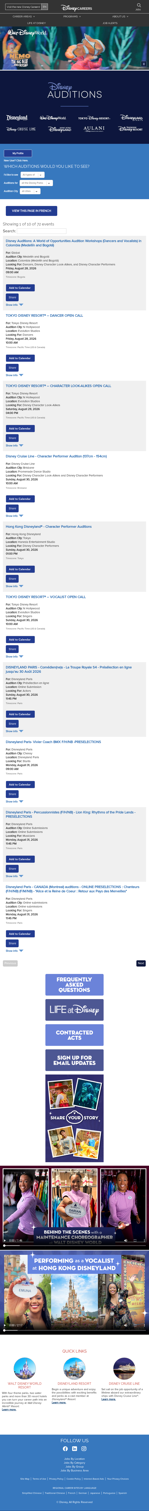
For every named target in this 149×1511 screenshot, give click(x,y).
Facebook (65, 1448)
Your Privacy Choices (118, 1478)
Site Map (24, 1478)
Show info (12, 305)
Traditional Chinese (55, 1493)
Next (141, 963)
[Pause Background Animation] (144, 64)
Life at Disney (36, 23)
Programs (70, 16)
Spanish (123, 1493)
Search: (9, 231)
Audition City (17, 191)
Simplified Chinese (32, 1493)
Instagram (83, 1448)
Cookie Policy (74, 1478)
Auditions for (23, 183)
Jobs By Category (74, 1462)
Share (12, 297)
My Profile (18, 153)
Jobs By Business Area (74, 1470)
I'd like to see (19, 174)
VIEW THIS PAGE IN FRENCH (31, 211)
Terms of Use (39, 1478)
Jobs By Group (75, 1466)
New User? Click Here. (16, 160)
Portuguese (109, 1493)
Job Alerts (110, 23)
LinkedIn (74, 1448)
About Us (118, 16)
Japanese (95, 1493)
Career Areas (22, 16)
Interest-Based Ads (94, 1478)
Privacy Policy (56, 1478)
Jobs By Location (74, 1459)
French (71, 1493)
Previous (10, 963)
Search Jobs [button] (139, 5)
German (83, 1493)
